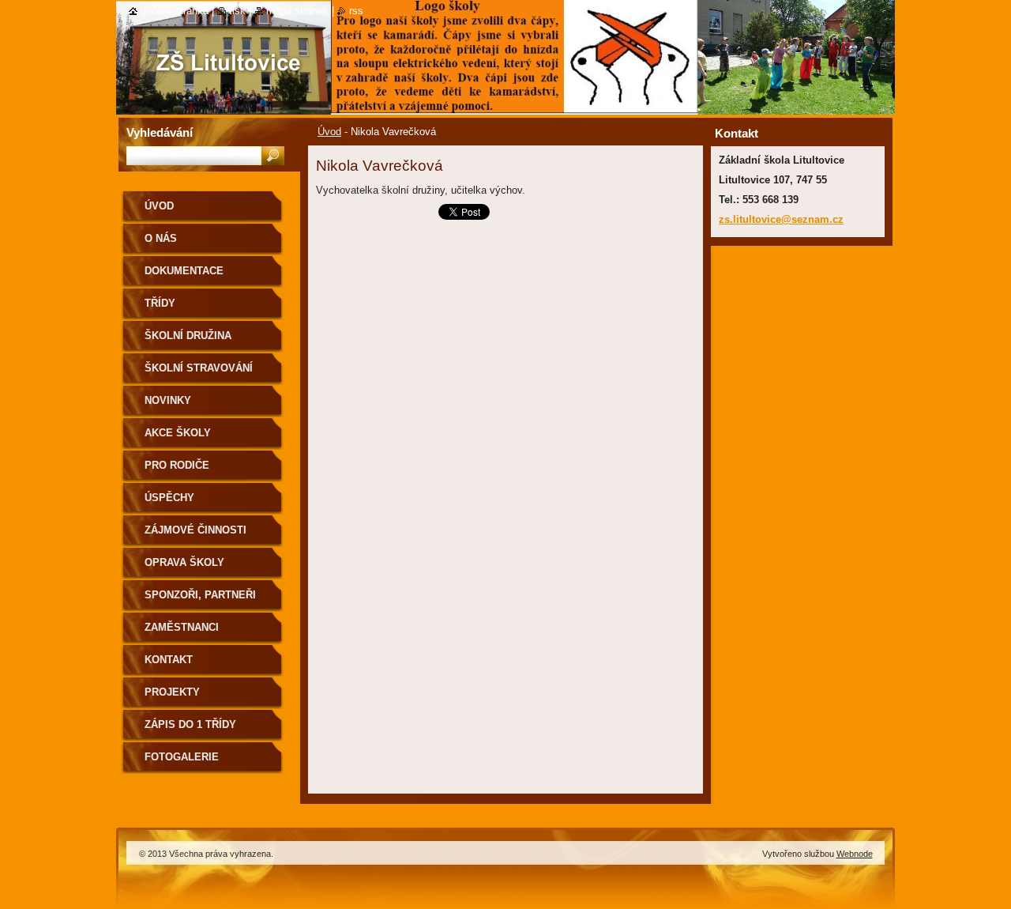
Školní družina (188, 335)
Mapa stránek (297, 11)
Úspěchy (169, 498)
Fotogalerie (182, 757)
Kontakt (169, 660)
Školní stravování (199, 368)
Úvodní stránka (175, 11)
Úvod (329, 132)
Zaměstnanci (182, 627)
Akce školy (178, 433)
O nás (161, 238)
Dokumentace (184, 271)
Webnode (854, 853)
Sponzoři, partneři (200, 595)
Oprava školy (184, 562)
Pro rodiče (177, 465)
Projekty (172, 692)
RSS (356, 11)
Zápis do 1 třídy (190, 724)
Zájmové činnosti (195, 530)
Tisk (237, 11)
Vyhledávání (159, 132)
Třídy (160, 303)
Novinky (168, 400)
